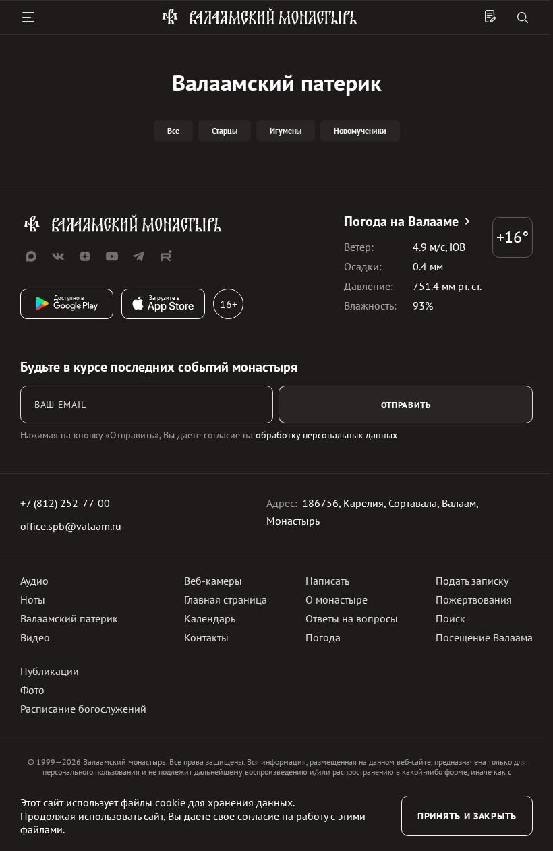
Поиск (450, 618)
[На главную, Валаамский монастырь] (259, 22)
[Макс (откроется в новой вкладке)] (31, 256)
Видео (35, 637)
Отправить (406, 405)
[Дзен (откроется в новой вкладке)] (85, 256)
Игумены (285, 130)
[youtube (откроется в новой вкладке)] (112, 256)
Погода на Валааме (401, 221)
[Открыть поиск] (523, 18)
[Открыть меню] (28, 17)
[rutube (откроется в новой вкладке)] (166, 256)
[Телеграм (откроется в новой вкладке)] (139, 256)
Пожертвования (474, 599)
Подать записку (472, 580)
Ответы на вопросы (351, 618)
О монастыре (336, 599)
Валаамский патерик (69, 618)
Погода (323, 637)
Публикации (49, 671)
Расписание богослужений (83, 708)
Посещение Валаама (484, 637)
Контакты (206, 637)
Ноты (32, 599)
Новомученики (360, 130)
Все (173, 130)
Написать (327, 580)
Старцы (224, 130)
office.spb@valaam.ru (70, 526)
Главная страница (225, 599)
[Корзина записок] (490, 17)
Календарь (209, 618)
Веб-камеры (213, 580)
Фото (32, 690)
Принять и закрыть (467, 816)
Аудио (34, 580)
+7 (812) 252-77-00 (65, 503)
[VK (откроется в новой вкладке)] (58, 256)
